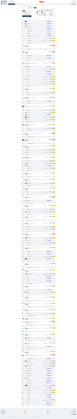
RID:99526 (26, 263)
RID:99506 (26, 247)
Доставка (25, 410)
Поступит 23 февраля (45, 38)
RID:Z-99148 (26, 139)
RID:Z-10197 (26, 51)
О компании (48, 410)
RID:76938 (26, 354)
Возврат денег (2, 414)
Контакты (75, 2)
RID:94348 (26, 269)
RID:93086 (26, 222)
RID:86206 (26, 88)
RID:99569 (26, 124)
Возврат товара (2, 413)
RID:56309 (26, 351)
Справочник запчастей (3, 410)
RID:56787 (26, 145)
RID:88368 (26, 342)
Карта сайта (48, 413)
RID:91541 (26, 216)
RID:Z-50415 (26, 196)
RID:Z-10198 (26, 45)
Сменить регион (9, 2)
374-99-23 (74, 411)
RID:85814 (26, 327)
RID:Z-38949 (26, 321)
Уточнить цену (49, 23)
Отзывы (72, 2)
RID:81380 (26, 309)
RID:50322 (26, 205)
